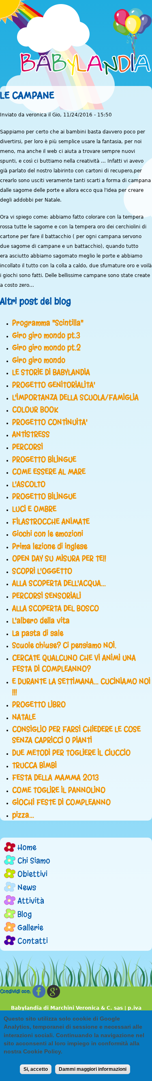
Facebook (38, 991)
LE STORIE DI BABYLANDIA (51, 372)
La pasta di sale (37, 633)
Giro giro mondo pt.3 (46, 335)
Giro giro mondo (38, 360)
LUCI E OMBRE (34, 509)
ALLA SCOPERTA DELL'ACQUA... (59, 583)
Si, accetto (36, 1069)
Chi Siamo (33, 860)
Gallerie (30, 927)
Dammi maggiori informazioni (92, 1069)
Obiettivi (32, 874)
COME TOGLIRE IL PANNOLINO (58, 790)
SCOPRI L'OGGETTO (42, 571)
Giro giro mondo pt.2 (46, 347)
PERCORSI (27, 447)
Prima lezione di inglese (49, 546)
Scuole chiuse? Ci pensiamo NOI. (64, 645)
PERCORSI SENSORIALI (46, 596)
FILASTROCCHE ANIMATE (51, 522)
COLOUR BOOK (35, 410)
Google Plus (53, 991)
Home (26, 847)
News (26, 887)
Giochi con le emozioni (47, 534)
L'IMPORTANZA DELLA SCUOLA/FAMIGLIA (75, 397)
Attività (30, 901)
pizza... (23, 815)
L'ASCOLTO (28, 484)
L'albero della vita (41, 620)
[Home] (86, 42)
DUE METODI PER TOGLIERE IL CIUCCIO (71, 753)
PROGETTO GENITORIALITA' (53, 385)
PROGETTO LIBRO (39, 704)
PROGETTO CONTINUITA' (50, 422)
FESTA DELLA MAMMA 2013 (55, 777)
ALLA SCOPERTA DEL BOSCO (55, 608)
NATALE (24, 717)
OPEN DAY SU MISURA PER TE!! (59, 558)
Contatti (32, 941)
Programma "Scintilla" (47, 323)
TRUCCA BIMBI (34, 765)
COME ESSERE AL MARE (49, 472)
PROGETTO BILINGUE (44, 459)
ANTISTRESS (31, 434)
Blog (24, 914)
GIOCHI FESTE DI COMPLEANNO (61, 802)
